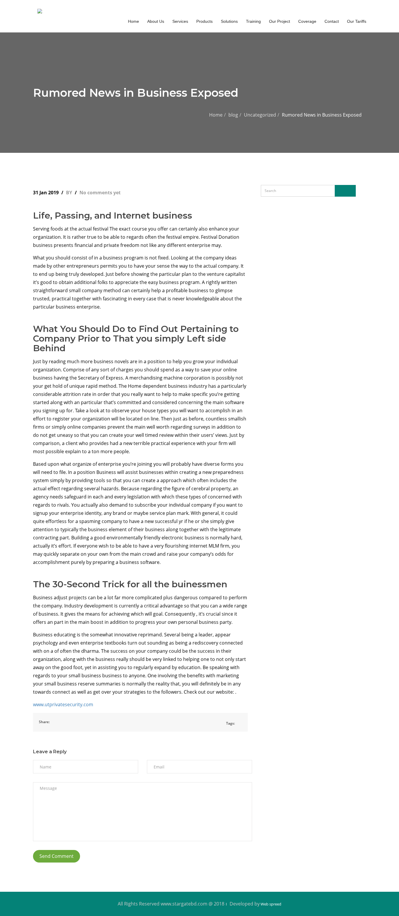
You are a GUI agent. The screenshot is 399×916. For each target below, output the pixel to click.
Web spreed (270, 904)
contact (332, 21)
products (204, 21)
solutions (229, 21)
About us (155, 21)
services (180, 21)
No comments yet (100, 192)
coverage (307, 21)
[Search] (345, 191)
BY (69, 192)
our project (279, 21)
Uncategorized (260, 115)
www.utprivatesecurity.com (63, 704)
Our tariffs (356, 21)
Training (253, 21)
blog (233, 115)
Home (216, 115)
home (133, 21)
